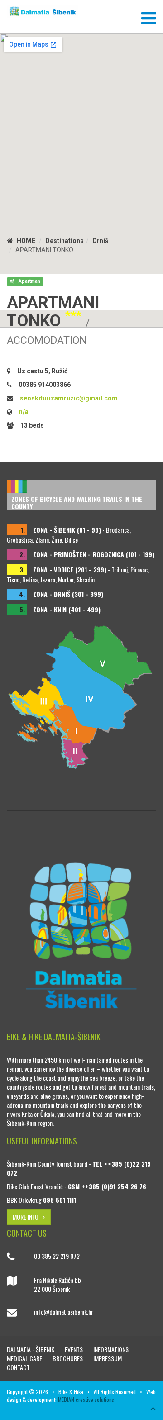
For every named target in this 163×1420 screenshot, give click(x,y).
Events (74, 1349)
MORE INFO (28, 1216)
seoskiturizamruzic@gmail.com (69, 398)
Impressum (107, 1358)
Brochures (68, 1358)
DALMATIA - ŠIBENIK (31, 1349)
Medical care (25, 1358)
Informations (111, 1349)
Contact (18, 1367)
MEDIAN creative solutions (86, 1399)
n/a (24, 411)
